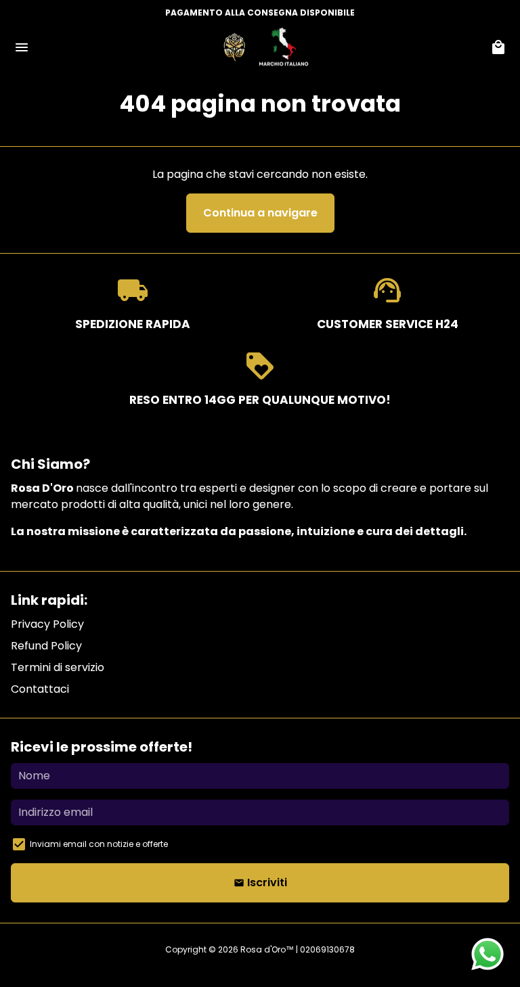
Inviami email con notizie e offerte (99, 844)
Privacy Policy (47, 624)
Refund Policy (46, 645)
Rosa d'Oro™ (267, 949)
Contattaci (40, 689)
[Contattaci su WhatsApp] (487, 954)
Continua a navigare (260, 213)
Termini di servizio (57, 667)
